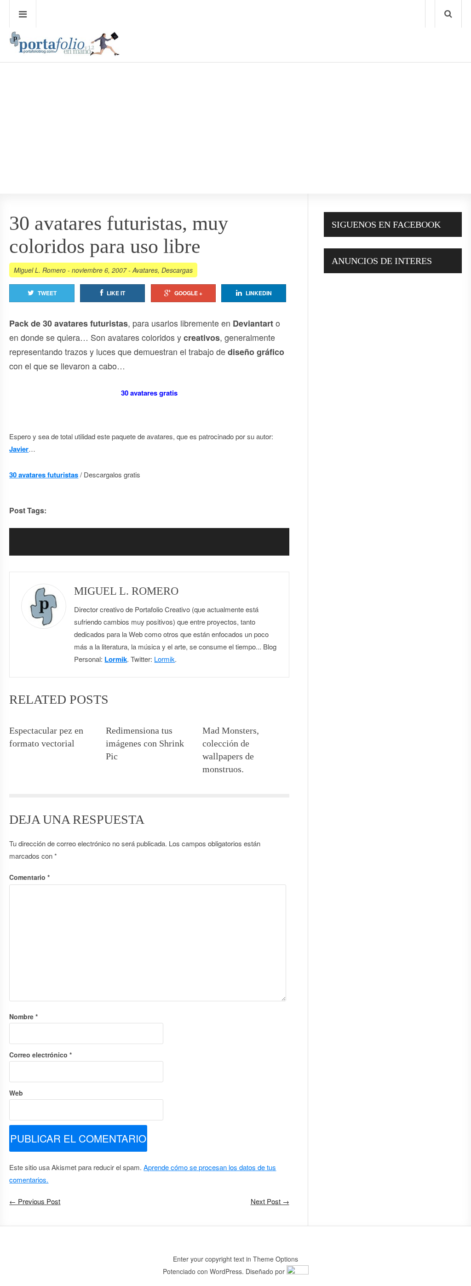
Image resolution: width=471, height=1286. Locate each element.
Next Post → (270, 1201)
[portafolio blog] (64, 53)
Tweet (47, 293)
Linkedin (259, 293)
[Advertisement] (235, 101)
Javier (19, 449)
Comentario (29, 877)
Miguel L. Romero (40, 270)
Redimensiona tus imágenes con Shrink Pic (145, 743)
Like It (116, 293)
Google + (188, 293)
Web (16, 1092)
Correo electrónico (40, 1054)
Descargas (177, 270)
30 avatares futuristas (43, 475)
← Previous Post (34, 1201)
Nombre (23, 1016)
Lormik (115, 659)
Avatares (145, 270)
